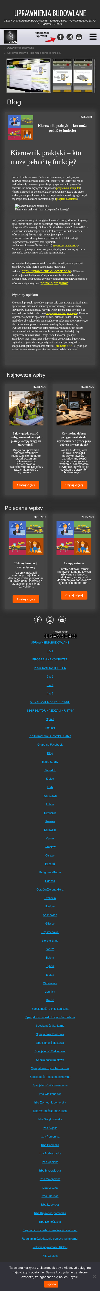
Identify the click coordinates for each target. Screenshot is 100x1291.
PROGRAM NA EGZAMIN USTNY (50, 736)
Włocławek (50, 983)
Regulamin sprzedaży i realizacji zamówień (50, 1230)
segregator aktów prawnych (61, 313)
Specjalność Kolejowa (50, 1060)
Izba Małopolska (50, 1179)
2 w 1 (50, 676)
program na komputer (68, 188)
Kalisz (50, 1000)
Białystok (50, 770)
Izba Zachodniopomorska (50, 1102)
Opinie (50, 719)
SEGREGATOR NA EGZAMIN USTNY (50, 710)
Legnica (50, 991)
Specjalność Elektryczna (50, 1051)
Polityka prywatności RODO (50, 1247)
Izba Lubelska (50, 1204)
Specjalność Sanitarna (50, 1025)
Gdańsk (50, 881)
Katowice (50, 829)
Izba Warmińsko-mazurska (50, 1111)
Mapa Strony (50, 761)
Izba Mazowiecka (50, 1170)
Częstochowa (50, 932)
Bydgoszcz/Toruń (50, 872)
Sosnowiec (50, 915)
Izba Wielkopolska (50, 1094)
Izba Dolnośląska (50, 1221)
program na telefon (66, 198)
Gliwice (50, 923)
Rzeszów (50, 813)
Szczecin (50, 898)
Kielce (50, 778)
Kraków (50, 821)
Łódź (50, 787)
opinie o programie (54, 283)
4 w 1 (50, 693)
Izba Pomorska (50, 1136)
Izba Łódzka (50, 1187)
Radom (50, 906)
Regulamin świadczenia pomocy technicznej (50, 1238)
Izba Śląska (50, 1128)
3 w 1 (50, 685)
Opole (50, 838)
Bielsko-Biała (50, 940)
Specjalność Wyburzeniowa (50, 1085)
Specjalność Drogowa (50, 1034)
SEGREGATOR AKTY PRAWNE (50, 702)
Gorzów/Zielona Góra (50, 889)
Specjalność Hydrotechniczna (50, 1068)
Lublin (50, 804)
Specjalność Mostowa (50, 1042)
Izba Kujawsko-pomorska (50, 1213)
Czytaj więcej (26, 485)
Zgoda (51, 1284)
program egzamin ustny (65, 245)
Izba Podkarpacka (50, 1153)
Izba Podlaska (50, 1145)
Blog (50, 753)
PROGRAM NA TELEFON (50, 668)
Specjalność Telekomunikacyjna (50, 1076)
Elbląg (50, 974)
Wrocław (50, 847)
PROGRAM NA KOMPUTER (50, 659)
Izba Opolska (50, 1162)
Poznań (50, 864)
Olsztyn (50, 855)
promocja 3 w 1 (65, 345)
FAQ (50, 651)
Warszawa (50, 795)
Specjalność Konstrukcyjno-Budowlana (50, 1017)
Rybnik (50, 966)
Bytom (50, 957)
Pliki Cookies (50, 1255)
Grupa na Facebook (50, 744)
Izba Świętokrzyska (50, 1119)
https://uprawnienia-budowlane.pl (46, 271)
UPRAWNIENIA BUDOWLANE (50, 642)
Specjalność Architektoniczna (50, 1008)
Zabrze (50, 949)
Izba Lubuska (50, 1196)
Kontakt (50, 727)
